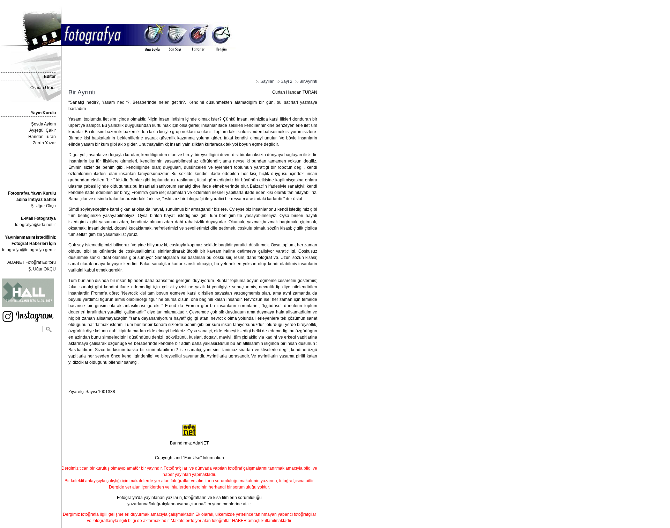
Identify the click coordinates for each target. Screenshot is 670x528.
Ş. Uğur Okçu (32, 199)
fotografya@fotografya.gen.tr (29, 249)
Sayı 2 (286, 81)
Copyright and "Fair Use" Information (189, 457)
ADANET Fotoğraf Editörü (31, 262)
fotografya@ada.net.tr (35, 224)
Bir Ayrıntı (308, 81)
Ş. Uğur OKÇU (42, 269)
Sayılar (267, 81)
